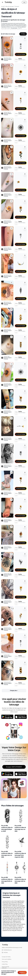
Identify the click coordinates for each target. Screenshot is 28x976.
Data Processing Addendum (5, 967)
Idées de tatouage (9, 6)
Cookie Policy (5, 964)
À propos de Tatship (6, 956)
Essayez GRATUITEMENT (14, 767)
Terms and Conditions (6, 959)
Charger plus (13, 690)
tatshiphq (6, 952)
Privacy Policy (5, 961)
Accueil (2, 6)
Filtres (24, 34)
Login (24, 2)
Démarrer (21, 972)
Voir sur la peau (21, 54)
